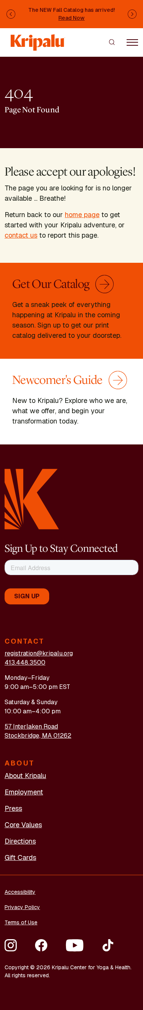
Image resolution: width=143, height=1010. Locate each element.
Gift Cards (20, 857)
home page (82, 214)
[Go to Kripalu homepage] (32, 499)
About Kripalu (25, 775)
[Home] (38, 39)
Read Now (71, 17)
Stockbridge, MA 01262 (38, 736)
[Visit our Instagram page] (11, 945)
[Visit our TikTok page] (108, 945)
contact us (21, 235)
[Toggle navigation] (132, 42)
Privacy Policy (22, 907)
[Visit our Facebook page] (41, 945)
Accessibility (20, 892)
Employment (24, 792)
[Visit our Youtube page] (75, 945)
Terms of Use (21, 922)
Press (13, 808)
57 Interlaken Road (31, 726)
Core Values (23, 824)
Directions (20, 841)
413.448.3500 (25, 662)
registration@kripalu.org (39, 653)
